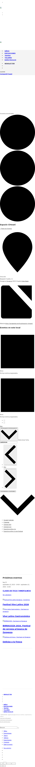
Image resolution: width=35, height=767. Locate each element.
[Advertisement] (17, 93)
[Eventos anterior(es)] (4, 420)
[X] (4, 31)
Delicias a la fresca (12, 642)
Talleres (7, 710)
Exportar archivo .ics (10, 529)
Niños (5, 704)
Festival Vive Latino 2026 (16, 604)
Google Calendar (9, 520)
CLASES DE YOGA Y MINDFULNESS (17, 591)
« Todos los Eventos (6, 228)
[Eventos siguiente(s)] (4, 423)
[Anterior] (1, 766)
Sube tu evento (8, 744)
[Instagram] (4, 33)
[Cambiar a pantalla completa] (9, 764)
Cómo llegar (25, 281)
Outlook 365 (7, 524)
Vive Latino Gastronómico (16, 616)
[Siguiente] (4, 766)
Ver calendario (7, 595)
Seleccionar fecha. (23, 440)
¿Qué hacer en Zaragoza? (6, 720)
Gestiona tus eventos (13, 22)
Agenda (7, 20)
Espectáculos (10, 60)
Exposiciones (8, 706)
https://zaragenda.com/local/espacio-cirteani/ (19, 323)
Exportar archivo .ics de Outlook (13, 531)
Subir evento (9, 25)
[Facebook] (4, 28)
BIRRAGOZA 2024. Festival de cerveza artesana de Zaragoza (16, 629)
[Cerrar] (1, 763)
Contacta (8, 18)
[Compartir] (4, 763)
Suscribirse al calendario (8, 491)
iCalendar (6, 522)
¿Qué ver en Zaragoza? (5, 718)
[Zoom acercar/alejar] (14, 764)
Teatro (6, 708)
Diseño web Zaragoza (5, 721)
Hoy (1, 426)
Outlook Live (7, 527)
